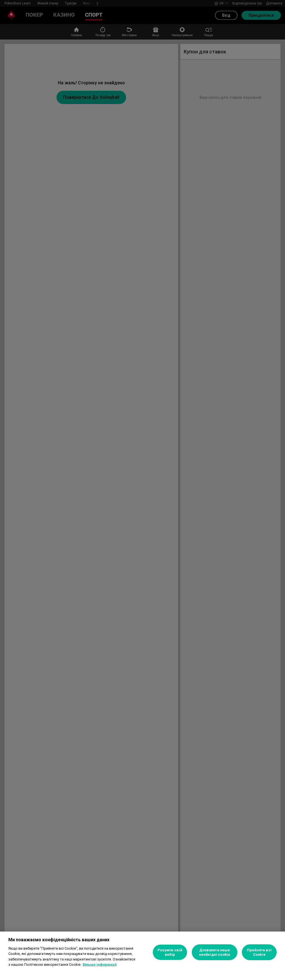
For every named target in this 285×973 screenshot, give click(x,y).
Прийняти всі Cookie (259, 952)
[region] (142, 952)
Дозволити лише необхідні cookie (214, 952)
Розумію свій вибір (170, 952)
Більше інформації (100, 964)
